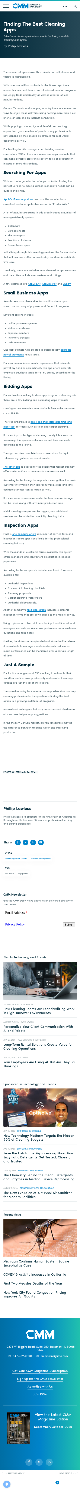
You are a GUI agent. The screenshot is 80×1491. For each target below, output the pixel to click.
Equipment (23, 873)
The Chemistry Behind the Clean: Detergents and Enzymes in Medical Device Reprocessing (38, 1177)
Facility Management (41, 858)
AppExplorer (49, 283)
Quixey (67, 283)
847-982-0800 (22, 1356)
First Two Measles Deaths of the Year (32, 1283)
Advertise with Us (40, 1386)
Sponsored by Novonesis (29, 1149)
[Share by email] (41, 842)
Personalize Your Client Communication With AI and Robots (38, 1029)
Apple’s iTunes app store (18, 199)
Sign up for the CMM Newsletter (40, 1379)
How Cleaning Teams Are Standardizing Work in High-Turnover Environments (38, 1011)
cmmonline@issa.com (54, 1356)
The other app (11, 466)
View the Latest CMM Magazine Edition (53, 1416)
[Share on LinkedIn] (33, 842)
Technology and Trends (16, 858)
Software (9, 873)
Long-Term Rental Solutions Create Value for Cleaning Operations (38, 1046)
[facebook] (28, 1462)
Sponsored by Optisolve (29, 1131)
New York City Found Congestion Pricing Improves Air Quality (34, 1294)
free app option (36, 609)
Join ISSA (40, 1394)
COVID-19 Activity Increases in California (34, 1274)
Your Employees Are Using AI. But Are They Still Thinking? (39, 1064)
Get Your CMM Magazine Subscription (40, 1371)
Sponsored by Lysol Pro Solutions (37, 1188)
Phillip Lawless (17, 808)
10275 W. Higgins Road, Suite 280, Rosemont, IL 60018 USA (40, 1348)
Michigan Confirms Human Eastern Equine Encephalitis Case (36, 1263)
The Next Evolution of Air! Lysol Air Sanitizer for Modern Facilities (37, 1195)
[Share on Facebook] (18, 842)
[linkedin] (49, 1462)
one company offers (24, 533)
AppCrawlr (34, 283)
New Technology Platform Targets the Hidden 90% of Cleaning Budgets (38, 1138)
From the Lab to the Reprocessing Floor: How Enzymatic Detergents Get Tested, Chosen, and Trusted (38, 1157)
